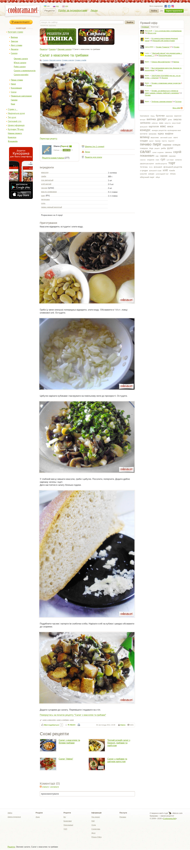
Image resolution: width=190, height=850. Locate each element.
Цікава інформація (16, 125)
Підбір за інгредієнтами (72, 10)
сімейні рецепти (161, 164)
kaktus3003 (149, 47)
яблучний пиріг (147, 177)
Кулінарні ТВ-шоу (16, 129)
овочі (175, 138)
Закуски (14, 41)
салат (145, 151)
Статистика (95, 829)
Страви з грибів (80, 60)
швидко (151, 174)
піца (151, 148)
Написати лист (70, 146)
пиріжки (167, 144)
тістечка (144, 167)
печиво (145, 144)
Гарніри (14, 100)
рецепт (157, 148)
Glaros (122, 725)
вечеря (142, 119)
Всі (65, 817)
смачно (143, 160)
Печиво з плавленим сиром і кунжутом (166, 83)
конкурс (145, 130)
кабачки (155, 123)
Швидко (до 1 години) (94, 146)
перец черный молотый (51, 207)
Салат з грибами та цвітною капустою (117, 760)
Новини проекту (15, 133)
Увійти (154, 11)
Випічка (14, 37)
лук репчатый (47, 180)
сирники (172, 156)
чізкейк (172, 171)
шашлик (143, 174)
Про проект (95, 817)
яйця (158, 177)
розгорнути (54, 787)
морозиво (155, 138)
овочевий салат (166, 137)
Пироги (160, 70)
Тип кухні (12, 117)
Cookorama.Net (169, 819)
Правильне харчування (21, 96)
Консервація (16, 88)
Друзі (93, 833)
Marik (147, 62)
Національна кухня (16, 113)
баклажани (144, 116)
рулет (170, 148)
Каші (13, 104)
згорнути (45, 787)
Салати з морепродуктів (24, 71)
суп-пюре (170, 160)
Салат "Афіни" (66, 759)
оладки (144, 140)
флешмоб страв (155, 170)
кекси (170, 126)
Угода (93, 825)
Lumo (147, 53)
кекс (163, 126)
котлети (143, 134)
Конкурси (12, 137)
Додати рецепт (22, 22)
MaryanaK (148, 31)
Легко (87, 152)
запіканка (145, 123)
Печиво (176, 47)
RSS (181, 108)
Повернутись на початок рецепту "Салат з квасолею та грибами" (73, 714)
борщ (153, 116)
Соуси (13, 92)
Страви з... (13, 109)
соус (157, 160)
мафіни (169, 133)
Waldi (147, 38)
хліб (165, 170)
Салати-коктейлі (21, 75)
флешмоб (158, 167)
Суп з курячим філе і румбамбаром (168, 31)
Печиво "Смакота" (163, 47)
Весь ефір (176, 108)
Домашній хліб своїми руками (163, 40)
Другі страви (16, 45)
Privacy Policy (96, 837)
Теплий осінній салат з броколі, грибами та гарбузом (118, 743)
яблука (173, 174)
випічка (151, 119)
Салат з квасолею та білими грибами (69, 741)
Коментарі (154, 27)
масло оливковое (49, 192)
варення (177, 116)
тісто (150, 167)
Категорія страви (15, 32)
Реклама (122, 817)
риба (163, 148)
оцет (43, 195)
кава (161, 123)
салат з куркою (158, 152)
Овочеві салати (21, 59)
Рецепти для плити (93, 157)
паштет (171, 141)
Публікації (145, 27)
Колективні (68, 821)
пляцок (176, 144)
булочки (160, 115)
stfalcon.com (177, 813)
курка (161, 133)
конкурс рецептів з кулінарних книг (166, 130)
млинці (144, 137)
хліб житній (46, 184)
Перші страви (17, 80)
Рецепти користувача (53, 158)
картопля (154, 126)
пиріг (157, 144)
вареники (169, 116)
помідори (144, 148)
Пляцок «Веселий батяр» (160, 62)
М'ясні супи (152, 33)
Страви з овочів (68, 60)
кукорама (152, 134)
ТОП (65, 829)
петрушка (45, 199)
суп (163, 159)
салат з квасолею (49, 720)
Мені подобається (51, 725)
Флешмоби (13, 141)
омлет (151, 141)
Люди (94, 10)
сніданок (150, 160)
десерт (162, 119)
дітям (170, 119)
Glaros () (61, 146)
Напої (13, 84)
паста (164, 141)
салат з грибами (63, 720)
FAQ (93, 821)
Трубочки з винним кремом (161, 101)
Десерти (14, 49)
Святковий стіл (14, 121)
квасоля (44, 172)
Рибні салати (20, 67)
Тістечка (178, 101)
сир (157, 156)
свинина (168, 152)
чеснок (44, 188)
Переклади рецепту (48, 138)
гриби (43, 176)
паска (157, 141)
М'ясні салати (20, 63)
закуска (177, 119)
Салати (14, 53)
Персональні (68, 825)
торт (171, 163)
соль (43, 203)
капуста (168, 123)
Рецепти (49, 10)
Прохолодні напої (165, 55)
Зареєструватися (174, 11)
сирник (163, 156)
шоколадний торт (162, 174)
